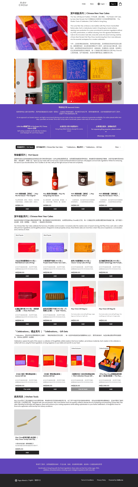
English (31, 480)
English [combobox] (103, 4)
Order (84, 4)
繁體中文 (38, 480)
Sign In (113, 4)
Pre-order (27, 389)
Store (92, 4)
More (117, 147)
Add (27, 209)
